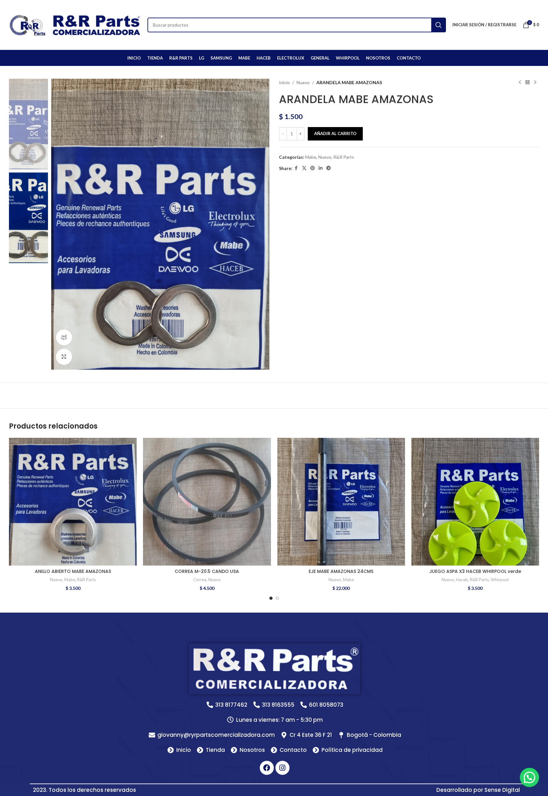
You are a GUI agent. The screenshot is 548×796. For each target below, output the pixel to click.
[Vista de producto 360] (64, 337)
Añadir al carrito (335, 133)
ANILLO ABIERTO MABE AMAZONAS (73, 571)
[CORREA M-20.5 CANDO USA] (207, 502)
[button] (529, 777)
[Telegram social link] (328, 168)
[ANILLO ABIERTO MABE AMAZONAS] (73, 502)
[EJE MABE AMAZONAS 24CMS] (341, 502)
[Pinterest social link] (312, 168)
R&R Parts (343, 157)
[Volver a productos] (527, 82)
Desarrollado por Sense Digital (478, 790)
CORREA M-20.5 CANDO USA (207, 571)
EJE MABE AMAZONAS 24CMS (341, 571)
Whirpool (500, 579)
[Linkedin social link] (320, 168)
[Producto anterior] (520, 82)
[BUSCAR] (438, 25)
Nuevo (303, 82)
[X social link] (304, 168)
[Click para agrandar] (64, 357)
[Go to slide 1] (271, 598)
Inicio (284, 82)
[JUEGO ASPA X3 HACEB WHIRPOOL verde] (475, 502)
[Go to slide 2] (277, 598)
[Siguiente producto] (535, 82)
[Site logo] (75, 24)
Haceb (462, 579)
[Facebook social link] (296, 168)
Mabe (310, 157)
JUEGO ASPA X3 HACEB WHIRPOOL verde (475, 571)
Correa (199, 579)
